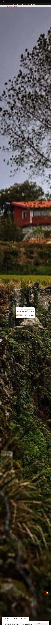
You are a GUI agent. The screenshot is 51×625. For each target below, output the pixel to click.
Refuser (25, 315)
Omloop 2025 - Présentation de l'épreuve (12, 6)
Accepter (19, 315)
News (14, 4)
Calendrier (22, 4)
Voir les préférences (31, 315)
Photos (27, 4)
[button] (34, 307)
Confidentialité (25, 317)
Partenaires (33, 4)
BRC (17, 4)
